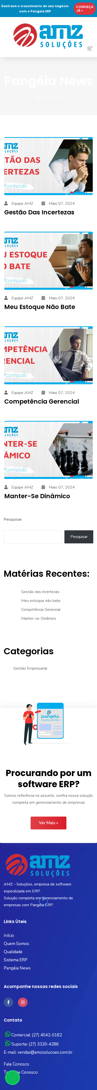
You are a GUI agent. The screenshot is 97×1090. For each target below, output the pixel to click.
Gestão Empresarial (30, 668)
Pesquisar (13, 519)
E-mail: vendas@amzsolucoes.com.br (38, 1052)
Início (9, 935)
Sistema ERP (15, 960)
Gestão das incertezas (39, 212)
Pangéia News (17, 968)
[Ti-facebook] (8, 1002)
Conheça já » (85, 8)
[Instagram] (22, 1002)
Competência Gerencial (41, 401)
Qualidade (13, 952)
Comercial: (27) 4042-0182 (36, 1035)
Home (40, 97)
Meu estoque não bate (39, 307)
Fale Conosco (16, 1064)
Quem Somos (16, 943)
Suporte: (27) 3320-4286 (34, 1044)
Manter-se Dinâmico (38, 618)
